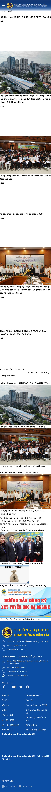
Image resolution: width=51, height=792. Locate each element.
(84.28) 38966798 (20, 671)
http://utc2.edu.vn (21, 675)
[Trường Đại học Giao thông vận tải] (27, 5)
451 (42, 372)
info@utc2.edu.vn (19, 667)
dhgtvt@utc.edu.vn (19, 645)
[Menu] (3, 5)
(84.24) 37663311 (19, 649)
